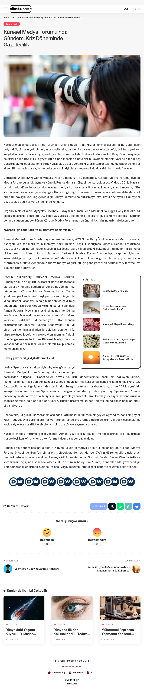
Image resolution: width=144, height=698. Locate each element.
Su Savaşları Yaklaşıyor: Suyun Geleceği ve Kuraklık (119, 341)
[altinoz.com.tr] (20, 9)
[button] (6, 9)
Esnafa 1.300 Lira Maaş (115, 291)
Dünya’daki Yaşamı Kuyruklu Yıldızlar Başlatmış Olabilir (20, 632)
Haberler (12, 24)
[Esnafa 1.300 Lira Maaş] (91, 291)
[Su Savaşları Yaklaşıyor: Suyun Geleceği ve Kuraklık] (91, 341)
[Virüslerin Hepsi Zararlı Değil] (91, 324)
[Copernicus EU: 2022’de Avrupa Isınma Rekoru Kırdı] (91, 357)
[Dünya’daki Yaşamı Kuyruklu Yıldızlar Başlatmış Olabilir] (24, 608)
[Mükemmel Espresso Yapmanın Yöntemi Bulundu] (120, 608)
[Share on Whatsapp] (120, 506)
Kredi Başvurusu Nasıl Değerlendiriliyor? (115, 308)
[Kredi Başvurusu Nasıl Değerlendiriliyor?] (91, 307)
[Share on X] (112, 506)
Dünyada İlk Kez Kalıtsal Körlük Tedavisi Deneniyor (72, 632)
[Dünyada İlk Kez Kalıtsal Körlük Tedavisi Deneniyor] (71, 608)
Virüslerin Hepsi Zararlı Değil (119, 324)
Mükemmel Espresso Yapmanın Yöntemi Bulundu (118, 632)
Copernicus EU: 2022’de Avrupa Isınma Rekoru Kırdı (118, 358)
